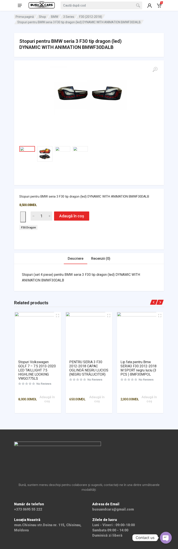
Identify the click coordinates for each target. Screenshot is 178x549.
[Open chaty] (166, 538)
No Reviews (43, 383)
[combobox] (101, 5)
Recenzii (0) (100, 258)
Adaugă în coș (71, 216)
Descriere (75, 258)
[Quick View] (43, 391)
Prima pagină (25, 16)
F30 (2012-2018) (90, 16)
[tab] (75, 258)
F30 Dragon (28, 227)
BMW (54, 16)
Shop (42, 16)
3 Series (68, 16)
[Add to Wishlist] (23, 216)
